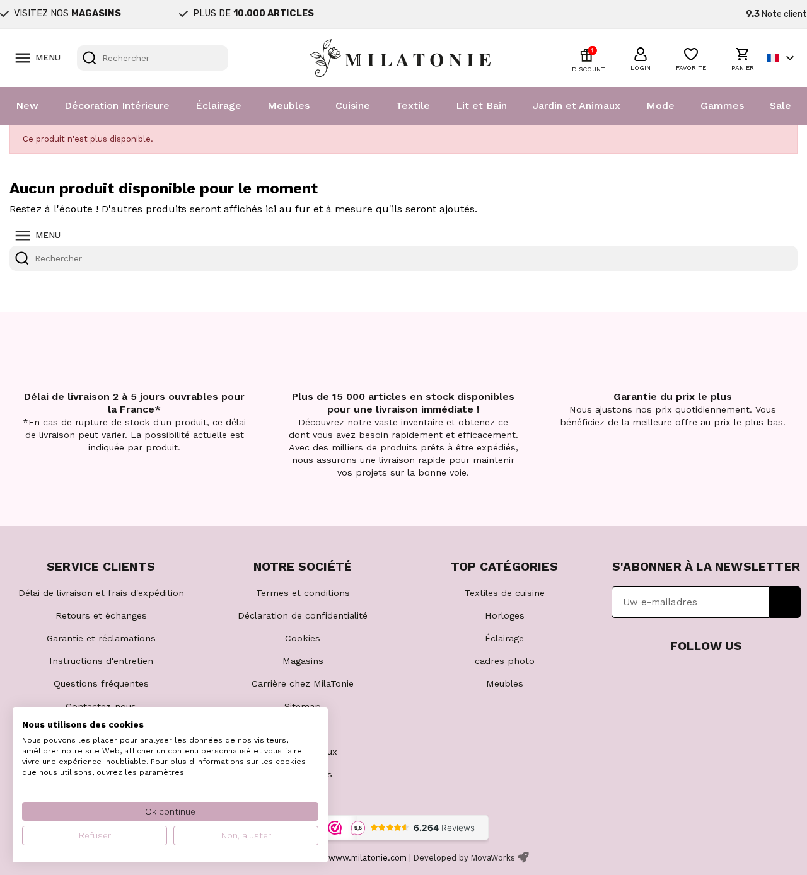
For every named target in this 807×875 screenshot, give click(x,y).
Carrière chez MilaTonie (303, 683)
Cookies (302, 638)
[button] (640, 57)
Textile (413, 106)
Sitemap (302, 706)
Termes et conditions (303, 593)
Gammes (722, 106)
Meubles (288, 106)
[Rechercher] (89, 58)
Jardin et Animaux (576, 106)
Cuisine (352, 106)
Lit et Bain (481, 106)
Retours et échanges (101, 615)
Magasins (302, 661)
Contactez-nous (101, 706)
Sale (780, 106)
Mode (660, 106)
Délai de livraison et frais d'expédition (101, 593)
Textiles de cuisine (505, 593)
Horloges (505, 615)
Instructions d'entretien (101, 661)
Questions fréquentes (101, 683)
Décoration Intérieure (117, 106)
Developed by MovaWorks (464, 857)
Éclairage (218, 106)
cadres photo (505, 661)
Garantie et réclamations (101, 638)
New (27, 106)
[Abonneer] (785, 602)
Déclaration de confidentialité (303, 615)
